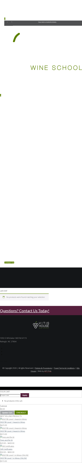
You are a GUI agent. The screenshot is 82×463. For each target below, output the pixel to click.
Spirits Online (15, 168)
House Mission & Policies (20, 248)
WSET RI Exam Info (17, 187)
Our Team (13, 245)
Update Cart (7, 413)
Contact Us (9, 251)
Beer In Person (15, 139)
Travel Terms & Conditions (64, 368)
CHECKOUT (21, 412)
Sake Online (14, 158)
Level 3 (12, 116)
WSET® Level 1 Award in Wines (12, 422)
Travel (7, 190)
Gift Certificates (16, 219)
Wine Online (14, 119)
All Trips (13, 193)
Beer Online (14, 148)
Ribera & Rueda (15, 197)
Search (27, 286)
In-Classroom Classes (19, 206)
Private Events (15, 209)
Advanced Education (18, 184)
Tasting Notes (10, 232)
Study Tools (9, 177)
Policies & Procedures (19, 229)
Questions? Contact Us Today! (24, 310)
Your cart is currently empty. (47, 22)
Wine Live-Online (16, 132)
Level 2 (12, 113)
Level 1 (11, 110)
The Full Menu (15, 216)
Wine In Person (15, 107)
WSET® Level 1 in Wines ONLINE (13, 458)
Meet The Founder (17, 235)
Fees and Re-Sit (15, 222)
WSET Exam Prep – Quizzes (20, 180)
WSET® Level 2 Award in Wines (12, 431)
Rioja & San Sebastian (18, 200)
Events (7, 203)
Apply (24, 395)
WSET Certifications (13, 100)
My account (9, 254)
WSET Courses (15, 103)
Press (11, 242)
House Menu (9, 213)
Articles (12, 238)
